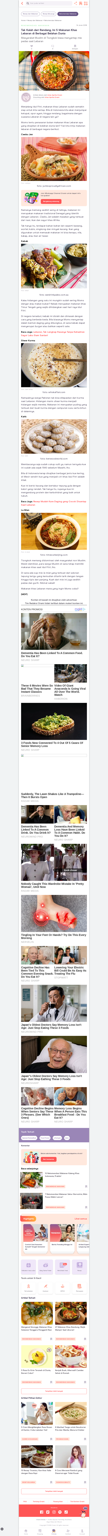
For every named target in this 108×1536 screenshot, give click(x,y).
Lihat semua (81, 1219)
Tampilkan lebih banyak (54, 1391)
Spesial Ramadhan (29, 1138)
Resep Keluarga (48, 14)
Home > (24, 20)
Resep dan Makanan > (35, 20)
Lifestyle (57, 1138)
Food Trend (45, 1138)
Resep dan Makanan (30, 14)
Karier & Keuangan (29, 1439)
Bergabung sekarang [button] (51, 201)
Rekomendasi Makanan (67, 14)
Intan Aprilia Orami (55, 95)
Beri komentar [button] (48, 1159)
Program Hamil (62, 1439)
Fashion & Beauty (63, 1482)
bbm (67, 1138)
